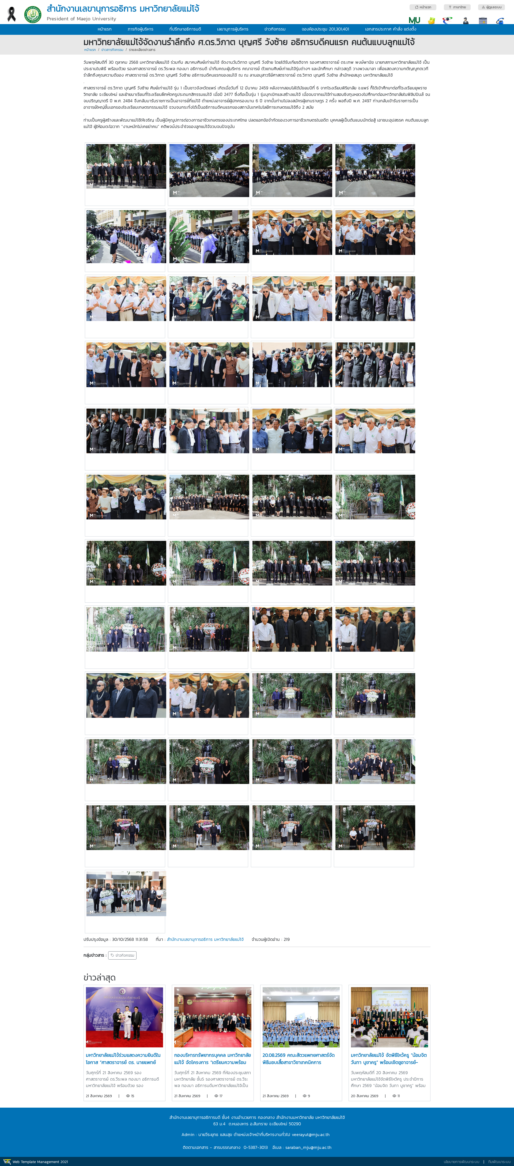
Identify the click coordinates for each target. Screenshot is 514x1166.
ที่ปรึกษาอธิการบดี (185, 29)
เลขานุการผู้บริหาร (232, 29)
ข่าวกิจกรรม (275, 29)
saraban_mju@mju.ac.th (308, 1147)
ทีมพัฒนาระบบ (499, 1162)
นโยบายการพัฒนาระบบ (461, 1162)
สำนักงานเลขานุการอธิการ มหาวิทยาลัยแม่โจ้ (205, 939)
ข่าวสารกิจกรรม (112, 49)
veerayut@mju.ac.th (311, 1134)
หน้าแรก (105, 29)
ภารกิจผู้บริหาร (140, 29)
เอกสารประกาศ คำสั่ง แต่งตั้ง (390, 29)
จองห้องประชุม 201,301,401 (325, 29)
